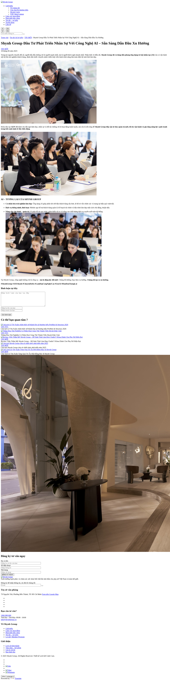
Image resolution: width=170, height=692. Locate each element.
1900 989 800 (6, 615)
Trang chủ (4, 38)
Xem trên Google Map (50, 594)
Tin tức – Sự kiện (12, 635)
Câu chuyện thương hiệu (19, 10)
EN (8, 29)
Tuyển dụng (10, 22)
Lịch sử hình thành (12, 646)
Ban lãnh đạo (10, 652)
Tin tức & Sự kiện (16, 38)
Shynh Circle (15, 12)
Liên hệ (8, 25)
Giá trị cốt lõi (10, 650)
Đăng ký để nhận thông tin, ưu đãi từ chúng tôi (18, 583)
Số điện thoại (6, 565)
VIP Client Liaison (17, 14)
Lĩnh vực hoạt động (13, 16)
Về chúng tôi (15, 8)
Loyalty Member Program (15, 637)
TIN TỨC (4, 327)
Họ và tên (4, 561)
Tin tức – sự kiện (12, 20)
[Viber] (8, 670)
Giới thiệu (9, 6)
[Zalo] (8, 666)
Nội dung (4, 570)
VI (2, 29)
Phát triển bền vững (13, 18)
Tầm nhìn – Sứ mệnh (13, 648)
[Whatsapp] (10, 672)
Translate (18, 678)
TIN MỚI (28, 38)
